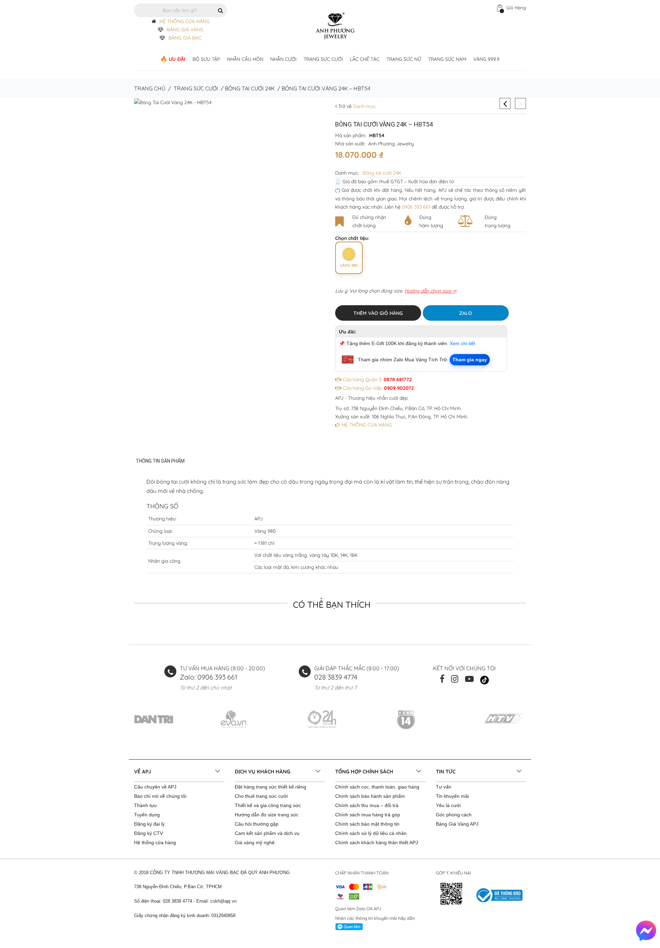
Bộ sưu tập (206, 59)
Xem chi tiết (462, 343)
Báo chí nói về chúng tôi (160, 796)
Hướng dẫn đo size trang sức (266, 814)
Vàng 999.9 (486, 59)
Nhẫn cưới (283, 59)
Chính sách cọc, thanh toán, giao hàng (377, 787)
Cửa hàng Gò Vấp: (377, 388)
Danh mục (364, 106)
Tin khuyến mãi (452, 796)
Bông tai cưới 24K (250, 88)
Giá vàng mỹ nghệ (255, 842)
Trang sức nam (447, 59)
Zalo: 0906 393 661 (208, 677)
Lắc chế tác (365, 59)
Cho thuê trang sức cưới (261, 796)
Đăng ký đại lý (149, 824)
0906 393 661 (416, 207)
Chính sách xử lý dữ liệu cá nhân (371, 833)
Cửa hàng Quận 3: (376, 379)
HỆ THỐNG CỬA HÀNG (185, 21)
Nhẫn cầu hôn (245, 59)
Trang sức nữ (403, 59)
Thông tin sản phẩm (160, 461)
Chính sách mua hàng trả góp (367, 814)
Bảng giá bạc (184, 38)
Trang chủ (149, 88)
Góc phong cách (454, 814)
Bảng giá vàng (185, 29)
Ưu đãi (177, 59)
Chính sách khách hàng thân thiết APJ (376, 842)
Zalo (465, 313)
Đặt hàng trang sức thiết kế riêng (270, 787)
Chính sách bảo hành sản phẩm (370, 796)
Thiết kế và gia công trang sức (268, 805)
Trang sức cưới (323, 59)
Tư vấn (443, 787)
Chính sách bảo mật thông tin (367, 824)
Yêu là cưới (448, 805)
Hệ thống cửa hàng (155, 842)
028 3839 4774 (336, 677)
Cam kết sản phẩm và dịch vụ (267, 833)
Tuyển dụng (147, 814)
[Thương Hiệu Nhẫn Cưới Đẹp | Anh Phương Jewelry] (335, 25)
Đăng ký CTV (148, 833)
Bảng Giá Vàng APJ (457, 824)
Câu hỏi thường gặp (256, 824)
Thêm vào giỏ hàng (378, 313)
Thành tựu (145, 805)
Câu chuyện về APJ (155, 787)
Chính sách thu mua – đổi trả (366, 805)
